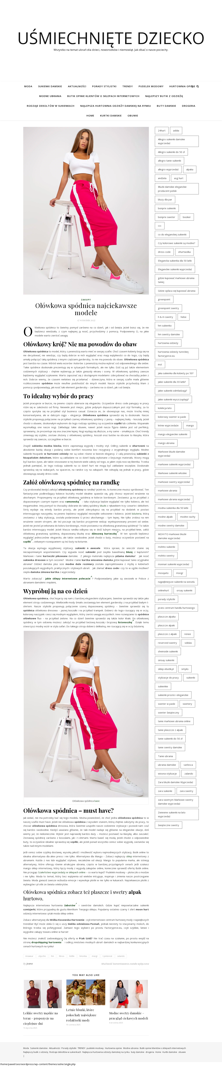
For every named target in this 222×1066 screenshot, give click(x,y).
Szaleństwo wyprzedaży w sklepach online (61, 872)
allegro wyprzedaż (168, 169)
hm (52, 956)
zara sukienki (165, 791)
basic (97, 800)
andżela (162, 178)
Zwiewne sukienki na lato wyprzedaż (171, 814)
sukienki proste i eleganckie (173, 695)
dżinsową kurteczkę (104, 533)
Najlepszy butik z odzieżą (164, 96)
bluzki (103, 505)
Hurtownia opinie (182, 86)
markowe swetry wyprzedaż (174, 481)
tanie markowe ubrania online (174, 721)
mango (190, 425)
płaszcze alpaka (167, 616)
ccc (159, 225)
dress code (164, 251)
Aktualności (77, 86)
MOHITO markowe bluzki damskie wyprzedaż (172, 536)
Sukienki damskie (50, 86)
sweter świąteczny (168, 712)
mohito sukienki (166, 546)
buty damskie (166, 105)
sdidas (188, 642)
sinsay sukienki (166, 660)
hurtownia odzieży (168, 343)
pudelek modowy (151, 86)
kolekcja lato (165, 408)
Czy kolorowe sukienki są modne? (176, 243)
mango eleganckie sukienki (172, 434)
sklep (129, 856)
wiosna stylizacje (167, 773)
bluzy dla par (165, 199)
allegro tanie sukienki (169, 160)
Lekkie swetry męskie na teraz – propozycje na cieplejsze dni (40, 1018)
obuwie (133, 115)
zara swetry (186, 791)
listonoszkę (125, 622)
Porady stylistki (104, 86)
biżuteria (136, 513)
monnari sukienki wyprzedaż (173, 564)
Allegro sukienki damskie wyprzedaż (171, 141)
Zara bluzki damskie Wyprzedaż (175, 782)
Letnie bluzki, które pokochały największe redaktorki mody (81, 1015)
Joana (29, 963)
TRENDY (127, 86)
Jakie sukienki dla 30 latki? (172, 381)
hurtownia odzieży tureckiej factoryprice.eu (173, 353)
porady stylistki (166, 599)
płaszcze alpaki (166, 625)
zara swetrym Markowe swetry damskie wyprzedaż (175, 801)
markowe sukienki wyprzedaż (174, 464)
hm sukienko (165, 325)
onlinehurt (163, 590)
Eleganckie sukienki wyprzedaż (175, 269)
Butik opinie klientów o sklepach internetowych (103, 96)
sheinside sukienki (168, 651)
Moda (28, 86)
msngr (95, 956)
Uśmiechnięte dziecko (111, 38)
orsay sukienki (184, 590)
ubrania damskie (167, 764)
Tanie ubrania (165, 756)
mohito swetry (166, 555)
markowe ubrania (167, 490)
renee (187, 634)
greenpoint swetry (168, 308)
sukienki (190, 677)
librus (61, 956)
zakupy (86, 299)
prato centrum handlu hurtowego (176, 607)
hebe (183, 317)
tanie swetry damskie (170, 747)
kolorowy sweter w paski (172, 416)
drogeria (188, 105)
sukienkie (163, 686)
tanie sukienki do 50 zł (170, 738)
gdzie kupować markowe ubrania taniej (176, 280)
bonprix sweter (166, 217)
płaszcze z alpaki (167, 634)
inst (160, 364)
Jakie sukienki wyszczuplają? (173, 399)
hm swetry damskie (169, 334)
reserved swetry (167, 642)
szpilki (27, 541)
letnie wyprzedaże (168, 425)
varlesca (188, 764)
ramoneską (72, 501)
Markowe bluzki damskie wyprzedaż (171, 453)
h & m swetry (165, 317)
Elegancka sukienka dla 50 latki (175, 260)
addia (176, 130)
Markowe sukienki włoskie (172, 473)
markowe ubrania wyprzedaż (174, 499)
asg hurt (178, 178)
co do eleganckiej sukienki (172, 234)
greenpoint (164, 299)
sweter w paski (166, 703)
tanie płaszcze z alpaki (170, 730)
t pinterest (107, 956)
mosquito (163, 573)
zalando (121, 956)
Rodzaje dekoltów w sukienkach (50, 105)
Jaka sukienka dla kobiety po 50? (176, 373)
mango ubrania (166, 443)
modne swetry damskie (171, 525)
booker (187, 217)
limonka (83, 956)
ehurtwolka (184, 251)
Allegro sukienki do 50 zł (171, 152)
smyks (185, 669)
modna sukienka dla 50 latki (173, 507)
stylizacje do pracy (168, 677)
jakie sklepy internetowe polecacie (67, 578)
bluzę (129, 552)
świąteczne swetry (168, 825)
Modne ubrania (50, 96)
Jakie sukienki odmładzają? (172, 390)
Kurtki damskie (111, 115)
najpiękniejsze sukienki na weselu (176, 581)
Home (90, 115)
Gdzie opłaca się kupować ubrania (176, 290)
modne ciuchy (187, 516)
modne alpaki (165, 516)
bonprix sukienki (167, 208)
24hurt (161, 130)
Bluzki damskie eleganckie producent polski (172, 188)
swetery (187, 703)
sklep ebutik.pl (166, 669)
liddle (71, 956)
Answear (29, 956)
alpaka (189, 169)
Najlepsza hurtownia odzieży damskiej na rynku (115, 105)
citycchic (42, 956)
